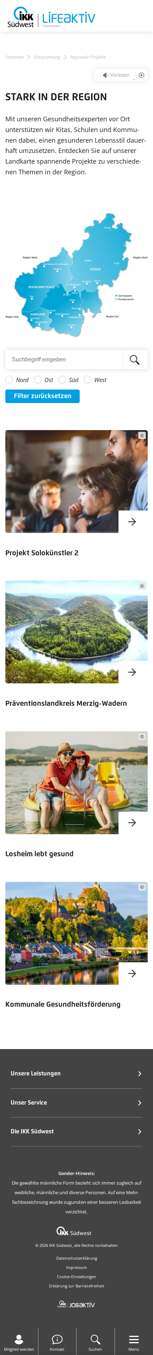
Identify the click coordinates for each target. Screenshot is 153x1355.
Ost (48, 380)
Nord (22, 380)
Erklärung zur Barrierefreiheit (76, 1285)
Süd (73, 380)
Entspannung (47, 57)
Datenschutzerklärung (76, 1258)
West (100, 380)
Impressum (76, 1267)
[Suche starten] (135, 359)
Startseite (14, 57)
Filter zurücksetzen (43, 396)
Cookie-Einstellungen (76, 1276)
